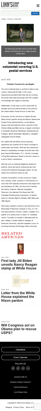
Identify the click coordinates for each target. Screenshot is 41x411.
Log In (35, 13)
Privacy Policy (18, 407)
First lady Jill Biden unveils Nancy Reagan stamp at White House (19, 264)
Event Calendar (20, 357)
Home (3, 19)
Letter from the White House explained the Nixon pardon (18, 296)
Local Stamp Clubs (20, 392)
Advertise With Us (20, 377)
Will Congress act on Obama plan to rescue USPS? (18, 329)
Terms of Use (31, 407)
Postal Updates (14, 19)
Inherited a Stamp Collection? (20, 382)
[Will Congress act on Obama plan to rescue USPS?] (20, 313)
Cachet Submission (20, 387)
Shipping (8, 407)
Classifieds (20, 350)
